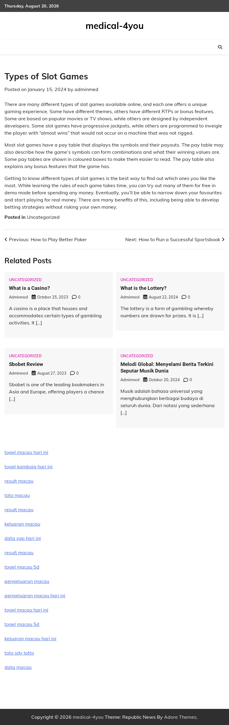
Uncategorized (43, 217)
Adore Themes (180, 717)
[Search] (220, 47)
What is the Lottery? (143, 288)
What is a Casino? (29, 288)
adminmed (86, 89)
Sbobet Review (26, 364)
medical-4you (115, 25)
